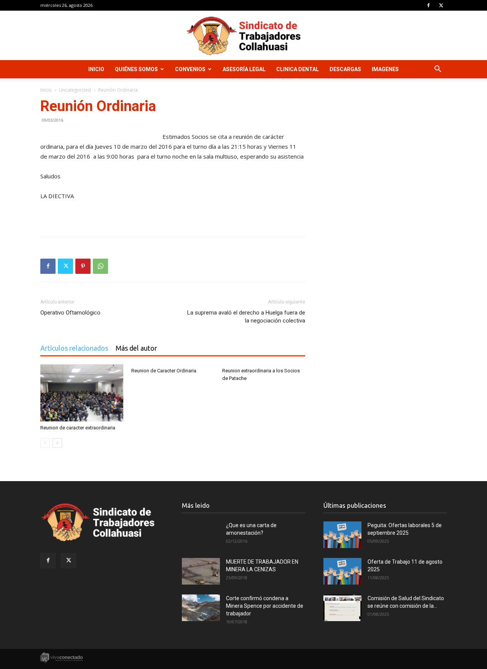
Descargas (345, 69)
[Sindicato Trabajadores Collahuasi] (243, 36)
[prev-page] (45, 443)
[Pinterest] (83, 266)
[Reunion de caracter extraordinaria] (81, 392)
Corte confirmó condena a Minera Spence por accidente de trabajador (264, 606)
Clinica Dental (297, 69)
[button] (437, 69)
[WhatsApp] (100, 266)
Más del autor (136, 348)
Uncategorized (75, 90)
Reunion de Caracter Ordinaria (163, 370)
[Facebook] (428, 5)
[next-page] (57, 443)
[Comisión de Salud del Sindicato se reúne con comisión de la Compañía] (342, 607)
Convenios (190, 69)
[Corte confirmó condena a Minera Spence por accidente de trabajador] (201, 607)
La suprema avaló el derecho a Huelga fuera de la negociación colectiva (246, 316)
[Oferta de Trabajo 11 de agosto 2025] (342, 571)
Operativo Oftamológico (70, 312)
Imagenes (385, 69)
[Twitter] (441, 5)
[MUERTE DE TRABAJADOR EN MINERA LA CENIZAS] (201, 571)
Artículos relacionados (74, 348)
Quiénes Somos (136, 69)
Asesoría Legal (244, 69)
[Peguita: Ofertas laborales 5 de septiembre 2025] (342, 534)
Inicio (96, 69)
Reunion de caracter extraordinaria (77, 428)
